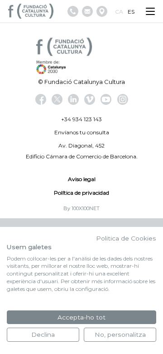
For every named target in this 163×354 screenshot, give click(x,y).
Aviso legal (82, 179)
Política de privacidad (81, 192)
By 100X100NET (81, 208)
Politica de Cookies (126, 238)
